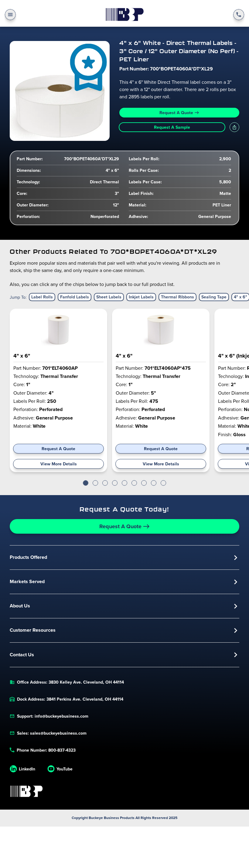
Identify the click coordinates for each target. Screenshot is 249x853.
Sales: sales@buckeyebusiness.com (52, 733)
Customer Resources (33, 630)
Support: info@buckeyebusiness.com (52, 716)
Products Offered (28, 557)
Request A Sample (172, 127)
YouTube (64, 769)
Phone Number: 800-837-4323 (46, 750)
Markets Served (27, 581)
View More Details (58, 464)
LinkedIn (27, 769)
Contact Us (22, 654)
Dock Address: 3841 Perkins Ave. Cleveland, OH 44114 (70, 699)
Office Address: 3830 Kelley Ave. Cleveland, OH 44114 (70, 682)
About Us (20, 605)
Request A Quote (176, 113)
